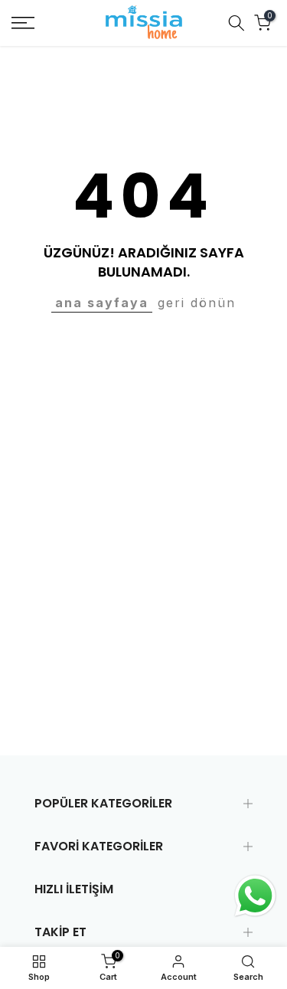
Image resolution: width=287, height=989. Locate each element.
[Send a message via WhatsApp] (255, 896)
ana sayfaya (101, 302)
